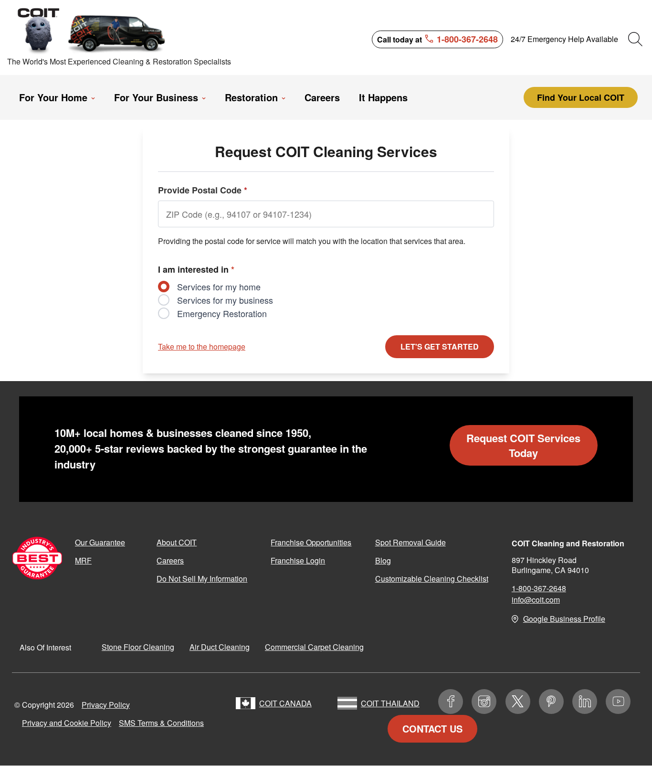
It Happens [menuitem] (383, 97)
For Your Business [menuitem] (156, 97)
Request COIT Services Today (523, 445)
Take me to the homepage (201, 346)
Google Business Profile (564, 618)
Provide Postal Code (202, 190)
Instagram (484, 701)
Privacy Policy (106, 704)
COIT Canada (285, 703)
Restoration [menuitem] (251, 97)
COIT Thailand (390, 703)
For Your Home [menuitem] (53, 97)
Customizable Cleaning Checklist (431, 578)
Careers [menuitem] (322, 97)
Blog (383, 560)
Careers (170, 560)
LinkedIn (584, 701)
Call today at (437, 38)
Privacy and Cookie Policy (66, 722)
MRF (83, 560)
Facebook (450, 701)
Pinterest (551, 701)
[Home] (92, 30)
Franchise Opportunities (311, 542)
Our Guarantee (100, 542)
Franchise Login (298, 560)
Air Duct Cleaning (219, 646)
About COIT (177, 542)
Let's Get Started (439, 346)
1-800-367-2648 (539, 588)
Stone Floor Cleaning (138, 646)
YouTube (618, 701)
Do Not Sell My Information (202, 578)
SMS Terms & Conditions (161, 722)
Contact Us (432, 728)
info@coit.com (536, 599)
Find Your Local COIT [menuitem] (580, 97)
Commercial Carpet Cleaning (314, 646)
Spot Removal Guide (410, 542)
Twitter (517, 701)
